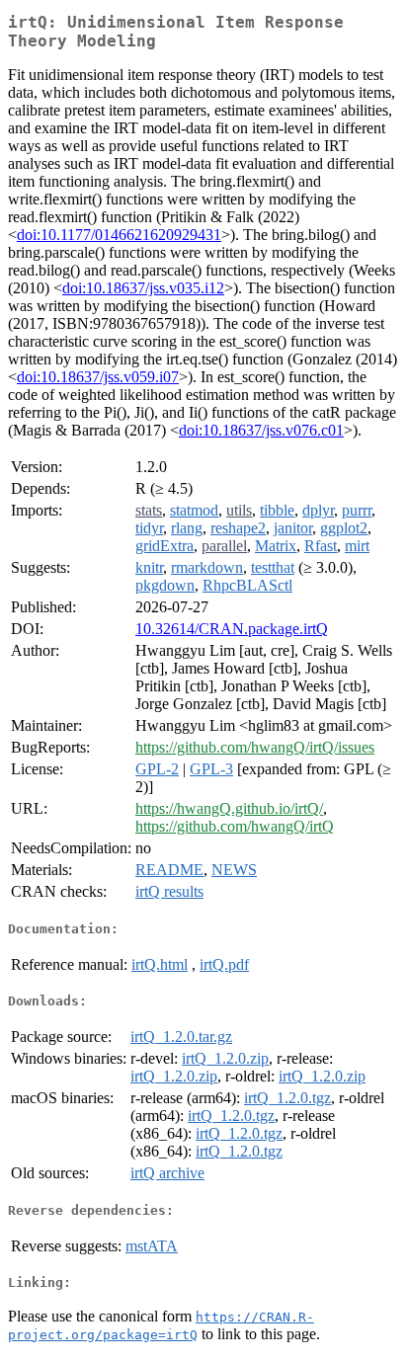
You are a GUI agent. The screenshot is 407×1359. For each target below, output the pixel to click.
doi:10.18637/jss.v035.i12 (143, 288)
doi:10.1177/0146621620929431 (119, 234)
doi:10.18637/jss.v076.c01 (261, 430)
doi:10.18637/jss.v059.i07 (98, 376)
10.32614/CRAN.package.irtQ (231, 628)
